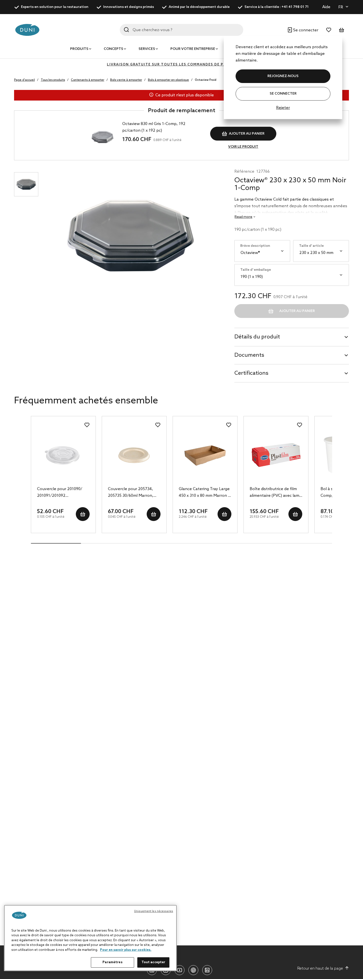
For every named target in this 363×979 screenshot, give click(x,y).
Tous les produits (53, 80)
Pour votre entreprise (192, 49)
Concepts (113, 49)
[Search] (126, 29)
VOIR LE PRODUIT (243, 147)
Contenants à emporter (87, 80)
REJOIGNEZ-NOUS (283, 76)
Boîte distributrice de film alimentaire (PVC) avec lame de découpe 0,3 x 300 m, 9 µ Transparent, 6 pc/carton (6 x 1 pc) (276, 493)
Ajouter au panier (246, 134)
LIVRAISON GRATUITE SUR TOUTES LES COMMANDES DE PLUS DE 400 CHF (181, 64)
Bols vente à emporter (126, 80)
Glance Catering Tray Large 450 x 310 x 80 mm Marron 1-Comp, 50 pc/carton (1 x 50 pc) (205, 493)
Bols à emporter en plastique (168, 80)
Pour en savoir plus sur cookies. (125, 950)
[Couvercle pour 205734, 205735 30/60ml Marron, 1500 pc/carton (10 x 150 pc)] (134, 455)
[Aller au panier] (341, 29)
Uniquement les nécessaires (153, 911)
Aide (326, 7)
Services (147, 49)
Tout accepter (153, 962)
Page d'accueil (24, 80)
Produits (79, 49)
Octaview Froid (205, 80)
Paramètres (112, 962)
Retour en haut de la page (320, 968)
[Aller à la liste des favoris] (328, 29)
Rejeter (283, 107)
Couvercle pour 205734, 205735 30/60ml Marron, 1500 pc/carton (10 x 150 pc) (133, 493)
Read (243, 217)
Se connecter (283, 94)
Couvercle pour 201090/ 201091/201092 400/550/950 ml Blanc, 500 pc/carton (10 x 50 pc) (61, 493)
